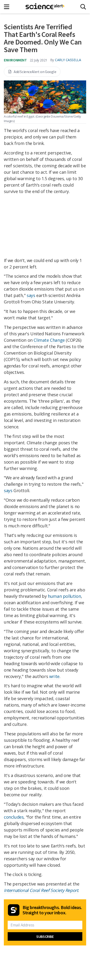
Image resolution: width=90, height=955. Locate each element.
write (54, 676)
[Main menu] (8, 7)
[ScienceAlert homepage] (45, 7)
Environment (15, 60)
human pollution (64, 596)
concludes (14, 817)
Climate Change (49, 340)
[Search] (83, 7)
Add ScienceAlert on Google (35, 71)
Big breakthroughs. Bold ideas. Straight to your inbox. (52, 910)
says (31, 295)
